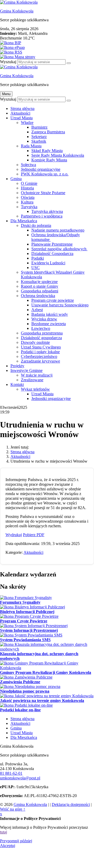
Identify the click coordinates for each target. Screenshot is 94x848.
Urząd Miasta (21, 118)
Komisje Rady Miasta (49, 160)
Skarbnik (38, 141)
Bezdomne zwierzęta (48, 323)
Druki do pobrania (36, 225)
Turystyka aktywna (47, 211)
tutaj (3, 832)
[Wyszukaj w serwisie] (69, 63)
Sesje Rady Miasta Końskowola (57, 155)
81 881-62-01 (11, 773)
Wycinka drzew (44, 319)
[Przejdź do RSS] (47, 52)
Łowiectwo (40, 328)
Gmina (16, 178)
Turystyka (29, 207)
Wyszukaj (8, 62)
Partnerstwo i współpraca (41, 216)
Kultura (27, 202)
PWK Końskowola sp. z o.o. (44, 174)
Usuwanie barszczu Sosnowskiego (60, 305)
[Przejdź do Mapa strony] (47, 57)
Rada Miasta (31, 146)
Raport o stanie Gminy (39, 286)
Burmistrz (39, 127)
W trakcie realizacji (36, 375)
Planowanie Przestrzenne (52, 244)
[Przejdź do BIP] (47, 43)
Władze (27, 122)
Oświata (27, 197)
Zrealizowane (32, 380)
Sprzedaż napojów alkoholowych (59, 249)
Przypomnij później (16, 841)
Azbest (37, 309)
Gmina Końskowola (16, 11)
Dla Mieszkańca (23, 221)
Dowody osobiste (35, 342)
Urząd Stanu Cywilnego (41, 347)
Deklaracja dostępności (71, 804)
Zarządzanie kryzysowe (40, 361)
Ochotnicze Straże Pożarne (43, 192)
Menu (6, 94)
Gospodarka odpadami (39, 291)
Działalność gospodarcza (41, 338)
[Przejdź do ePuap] (47, 47)
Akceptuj (7, 845)
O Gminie (29, 183)
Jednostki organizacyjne (40, 169)
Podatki (37, 258)
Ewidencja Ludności (48, 263)
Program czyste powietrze (52, 300)
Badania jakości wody (49, 314)
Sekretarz (39, 136)
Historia (27, 188)
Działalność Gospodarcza (52, 253)
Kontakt (17, 384)
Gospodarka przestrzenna (42, 333)
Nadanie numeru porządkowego (57, 230)
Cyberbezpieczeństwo (39, 356)
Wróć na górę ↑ (12, 809)
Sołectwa (28, 164)
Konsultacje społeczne (39, 281)
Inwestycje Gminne (26, 370)
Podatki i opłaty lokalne (40, 352)
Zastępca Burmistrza (48, 132)
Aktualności (20, 113)
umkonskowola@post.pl (20, 778)
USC (35, 267)
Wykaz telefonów (35, 389)
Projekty (17, 366)
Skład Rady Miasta (47, 150)
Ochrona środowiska (38, 295)
